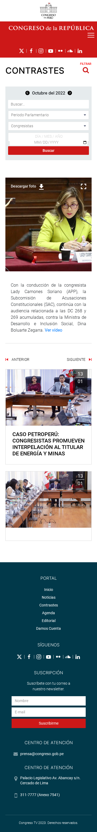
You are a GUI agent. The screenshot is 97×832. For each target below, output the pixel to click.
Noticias (49, 597)
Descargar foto (23, 186)
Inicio (48, 589)
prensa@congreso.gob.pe (42, 754)
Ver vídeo (53, 330)
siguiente (76, 359)
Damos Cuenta (48, 628)
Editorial (49, 621)
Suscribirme (48, 723)
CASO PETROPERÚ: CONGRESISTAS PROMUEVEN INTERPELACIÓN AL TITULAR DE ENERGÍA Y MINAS (48, 444)
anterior (20, 359)
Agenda (48, 613)
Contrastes (48, 605)
